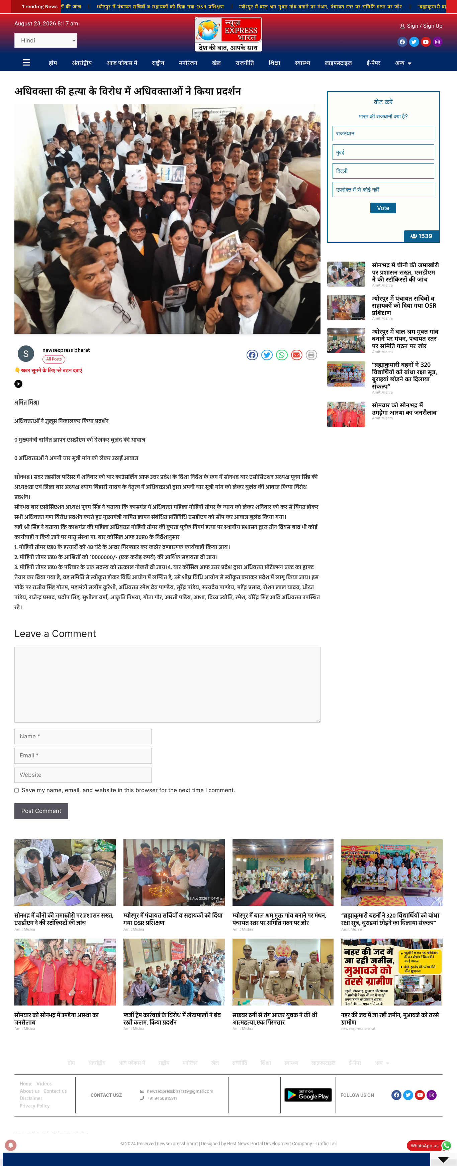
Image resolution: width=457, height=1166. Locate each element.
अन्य (399, 63)
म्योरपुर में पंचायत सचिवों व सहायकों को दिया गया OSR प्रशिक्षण (115, 6)
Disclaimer (31, 1098)
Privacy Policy (35, 1106)
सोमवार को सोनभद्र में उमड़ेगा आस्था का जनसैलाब (404, 408)
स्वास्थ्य (302, 63)
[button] (252, 355)
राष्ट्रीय (158, 63)
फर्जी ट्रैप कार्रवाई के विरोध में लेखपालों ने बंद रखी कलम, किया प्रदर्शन (172, 1019)
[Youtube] (426, 42)
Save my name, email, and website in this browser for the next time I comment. (128, 790)
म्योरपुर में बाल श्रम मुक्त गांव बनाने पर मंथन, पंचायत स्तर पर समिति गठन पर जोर (276, 6)
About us (29, 1091)
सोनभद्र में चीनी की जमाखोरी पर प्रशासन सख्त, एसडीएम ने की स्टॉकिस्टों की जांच (405, 272)
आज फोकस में (121, 63)
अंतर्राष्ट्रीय (82, 63)
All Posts (54, 359)
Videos (44, 1084)
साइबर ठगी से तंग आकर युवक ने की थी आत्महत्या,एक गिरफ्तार (275, 1019)
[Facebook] (402, 42)
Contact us (55, 1091)
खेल (216, 63)
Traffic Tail (326, 1143)
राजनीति (245, 63)
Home (26, 1084)
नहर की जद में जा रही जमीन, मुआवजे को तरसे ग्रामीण (390, 1019)
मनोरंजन (188, 63)
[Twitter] (414, 42)
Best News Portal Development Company (269, 1143)
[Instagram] (438, 42)
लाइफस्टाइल (338, 63)
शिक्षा (274, 63)
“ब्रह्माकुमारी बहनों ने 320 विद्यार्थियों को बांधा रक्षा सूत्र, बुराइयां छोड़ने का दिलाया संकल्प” (404, 375)
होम (53, 63)
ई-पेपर (373, 63)
